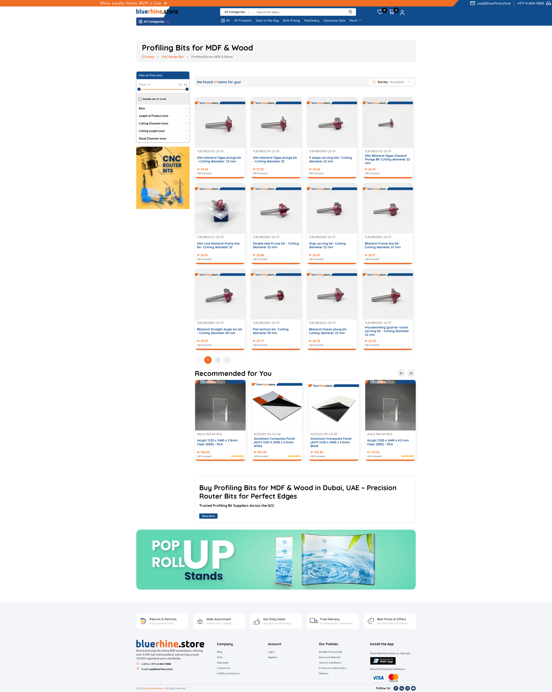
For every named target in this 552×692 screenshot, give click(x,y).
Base (142, 108)
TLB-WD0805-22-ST (378, 237)
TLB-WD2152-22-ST (378, 151)
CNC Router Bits (173, 56)
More (354, 20)
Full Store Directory (228, 673)
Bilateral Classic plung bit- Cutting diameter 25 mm (328, 331)
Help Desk (223, 662)
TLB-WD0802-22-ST (266, 237)
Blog (219, 652)
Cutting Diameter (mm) (153, 123)
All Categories (154, 22)
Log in (271, 652)
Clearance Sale (334, 20)
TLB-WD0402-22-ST (322, 237)
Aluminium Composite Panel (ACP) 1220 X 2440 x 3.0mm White (274, 442)
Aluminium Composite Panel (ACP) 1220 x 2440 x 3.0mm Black (330, 442)
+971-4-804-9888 (530, 3)
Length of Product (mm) (153, 116)
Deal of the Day (267, 20)
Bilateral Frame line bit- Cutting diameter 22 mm (383, 245)
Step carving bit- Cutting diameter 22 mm (327, 245)
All (228, 20)
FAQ (219, 657)
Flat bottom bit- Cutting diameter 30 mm (271, 331)
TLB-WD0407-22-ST (266, 323)
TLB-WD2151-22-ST (210, 237)
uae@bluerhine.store (494, 3)
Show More (208, 516)
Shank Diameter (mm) (152, 138)
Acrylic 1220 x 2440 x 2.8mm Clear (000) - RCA (217, 442)
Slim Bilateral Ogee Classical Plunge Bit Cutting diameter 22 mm (387, 159)
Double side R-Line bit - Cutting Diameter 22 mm (276, 245)
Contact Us (223, 668)
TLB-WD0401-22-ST (378, 323)
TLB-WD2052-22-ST (322, 323)
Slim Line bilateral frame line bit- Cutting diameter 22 (218, 245)
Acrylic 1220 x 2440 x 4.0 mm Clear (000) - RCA (388, 442)
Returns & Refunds (329, 657)
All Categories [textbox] (234, 12)
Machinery (311, 20)
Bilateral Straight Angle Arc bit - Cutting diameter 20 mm (219, 331)
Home (150, 56)
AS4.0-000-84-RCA (379, 434)
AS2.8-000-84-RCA (209, 434)
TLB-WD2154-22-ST (266, 151)
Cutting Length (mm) (152, 131)
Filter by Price (150, 75)
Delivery (323, 673)
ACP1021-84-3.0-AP (323, 434)
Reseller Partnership (330, 652)
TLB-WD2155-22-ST (210, 151)
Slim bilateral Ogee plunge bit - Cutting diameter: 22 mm (219, 159)
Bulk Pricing (291, 20)
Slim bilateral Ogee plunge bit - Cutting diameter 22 (275, 159)
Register (273, 657)
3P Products (243, 20)
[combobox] (237, 12)
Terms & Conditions (330, 662)
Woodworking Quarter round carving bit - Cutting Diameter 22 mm (387, 331)
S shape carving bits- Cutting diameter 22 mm (330, 159)
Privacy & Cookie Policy (332, 668)
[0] (380, 12)
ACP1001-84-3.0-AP (267, 434)
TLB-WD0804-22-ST (210, 323)
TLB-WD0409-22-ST (322, 151)
